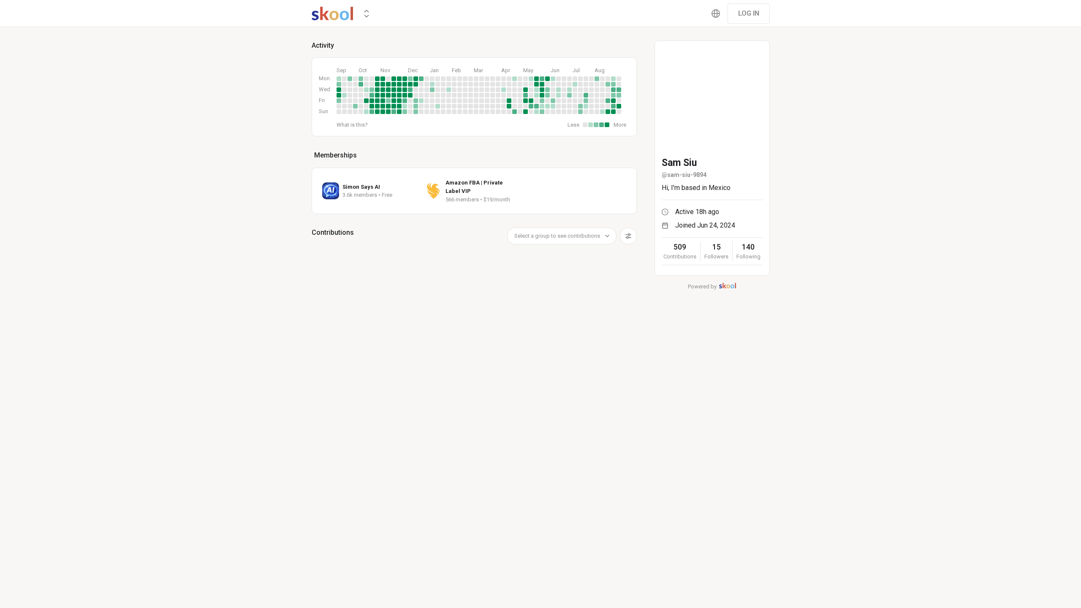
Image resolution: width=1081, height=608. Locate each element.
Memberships (335, 155)
